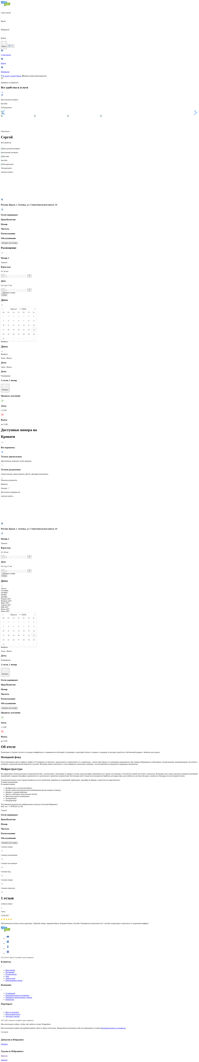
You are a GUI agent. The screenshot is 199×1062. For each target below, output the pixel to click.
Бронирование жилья (14, 980)
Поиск (18, 76)
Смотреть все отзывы (9, 243)
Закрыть (4, 1060)
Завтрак (4, 488)
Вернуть (4, 1056)
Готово (4, 295)
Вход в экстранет (12, 1012)
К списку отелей (9, 76)
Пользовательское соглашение (17, 995)
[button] (3, 112)
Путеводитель (11, 974)
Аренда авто (10, 978)
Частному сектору (13, 1016)
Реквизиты (10, 999)
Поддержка (10, 972)
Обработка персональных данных (19, 997)
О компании (10, 993)
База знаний (10, 970)
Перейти (4, 1044)
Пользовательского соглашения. (113, 1028)
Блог (7, 976)
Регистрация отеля (13, 1014)
